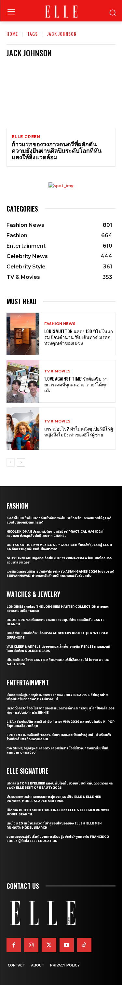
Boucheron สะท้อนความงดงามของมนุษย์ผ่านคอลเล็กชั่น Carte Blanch (55, 622)
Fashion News (59, 324)
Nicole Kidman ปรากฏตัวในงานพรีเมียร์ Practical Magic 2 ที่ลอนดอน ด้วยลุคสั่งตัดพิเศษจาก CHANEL (55, 533)
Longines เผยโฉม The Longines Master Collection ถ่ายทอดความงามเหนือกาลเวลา (58, 608)
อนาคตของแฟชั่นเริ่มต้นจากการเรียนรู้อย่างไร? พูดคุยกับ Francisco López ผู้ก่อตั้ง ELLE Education (58, 838)
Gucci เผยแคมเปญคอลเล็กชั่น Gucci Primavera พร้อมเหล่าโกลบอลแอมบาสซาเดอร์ (59, 560)
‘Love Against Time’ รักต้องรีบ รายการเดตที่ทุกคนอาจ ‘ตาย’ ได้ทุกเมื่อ (76, 384)
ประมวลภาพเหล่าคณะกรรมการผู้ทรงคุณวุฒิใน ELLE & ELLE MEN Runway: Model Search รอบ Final (54, 798)
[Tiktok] (84, 945)
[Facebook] (14, 945)
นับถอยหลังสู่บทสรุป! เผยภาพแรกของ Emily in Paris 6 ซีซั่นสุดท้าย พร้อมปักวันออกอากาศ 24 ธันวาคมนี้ (57, 697)
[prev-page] (11, 462)
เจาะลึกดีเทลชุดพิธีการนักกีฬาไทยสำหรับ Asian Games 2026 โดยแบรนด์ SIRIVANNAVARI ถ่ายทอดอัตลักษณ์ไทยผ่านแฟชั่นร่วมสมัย (60, 573)
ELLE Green (26, 137)
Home (12, 33)
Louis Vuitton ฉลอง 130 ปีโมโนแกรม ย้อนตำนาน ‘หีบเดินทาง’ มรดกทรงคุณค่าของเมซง (78, 337)
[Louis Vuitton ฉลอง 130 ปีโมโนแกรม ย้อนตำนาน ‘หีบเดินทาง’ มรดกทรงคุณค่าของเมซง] (23, 334)
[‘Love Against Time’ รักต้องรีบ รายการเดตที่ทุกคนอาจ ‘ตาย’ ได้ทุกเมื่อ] (23, 381)
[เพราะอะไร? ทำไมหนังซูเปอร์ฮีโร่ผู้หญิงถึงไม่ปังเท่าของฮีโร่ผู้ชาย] (23, 429)
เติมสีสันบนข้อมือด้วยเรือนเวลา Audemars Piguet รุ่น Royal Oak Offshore (57, 635)
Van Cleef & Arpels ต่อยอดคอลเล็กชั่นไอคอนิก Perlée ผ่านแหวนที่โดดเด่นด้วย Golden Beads (58, 648)
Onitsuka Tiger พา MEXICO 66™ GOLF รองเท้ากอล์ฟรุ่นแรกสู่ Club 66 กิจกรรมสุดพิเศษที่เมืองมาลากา (59, 546)
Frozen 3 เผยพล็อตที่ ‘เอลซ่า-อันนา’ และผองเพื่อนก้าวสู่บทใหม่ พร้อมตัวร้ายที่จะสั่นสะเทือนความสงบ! (59, 737)
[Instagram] (31, 945)
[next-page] (21, 462)
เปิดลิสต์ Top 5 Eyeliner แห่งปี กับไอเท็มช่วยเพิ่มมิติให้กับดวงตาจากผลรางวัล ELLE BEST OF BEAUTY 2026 (60, 785)
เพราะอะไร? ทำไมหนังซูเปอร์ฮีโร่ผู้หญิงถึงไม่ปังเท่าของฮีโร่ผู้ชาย (78, 431)
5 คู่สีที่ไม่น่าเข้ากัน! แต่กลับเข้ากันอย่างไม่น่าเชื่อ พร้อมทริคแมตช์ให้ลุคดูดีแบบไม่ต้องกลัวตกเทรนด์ (59, 520)
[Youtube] (67, 945)
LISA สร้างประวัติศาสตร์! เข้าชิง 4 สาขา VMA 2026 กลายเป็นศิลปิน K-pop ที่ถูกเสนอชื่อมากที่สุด (61, 723)
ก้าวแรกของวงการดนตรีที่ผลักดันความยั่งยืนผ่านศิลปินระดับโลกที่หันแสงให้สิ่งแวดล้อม (57, 150)
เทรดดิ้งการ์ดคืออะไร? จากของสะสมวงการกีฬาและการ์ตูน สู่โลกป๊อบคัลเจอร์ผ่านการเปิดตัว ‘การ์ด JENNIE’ (61, 710)
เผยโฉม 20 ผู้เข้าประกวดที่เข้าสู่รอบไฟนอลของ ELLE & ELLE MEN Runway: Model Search (54, 825)
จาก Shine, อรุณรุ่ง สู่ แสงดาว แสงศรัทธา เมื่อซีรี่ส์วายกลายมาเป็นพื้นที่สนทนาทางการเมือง (57, 750)
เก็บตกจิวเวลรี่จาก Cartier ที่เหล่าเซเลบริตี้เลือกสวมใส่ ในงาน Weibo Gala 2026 (58, 662)
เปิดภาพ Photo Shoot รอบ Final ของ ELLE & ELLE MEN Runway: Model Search (58, 812)
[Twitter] (49, 945)
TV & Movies (57, 371)
